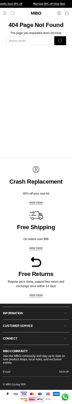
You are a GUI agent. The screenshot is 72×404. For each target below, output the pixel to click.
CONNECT (10, 338)
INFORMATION (13, 313)
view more (36, 202)
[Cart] (67, 13)
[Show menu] (4, 13)
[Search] (60, 40)
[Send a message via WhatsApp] (65, 397)
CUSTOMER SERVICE (18, 325)
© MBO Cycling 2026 (14, 384)
